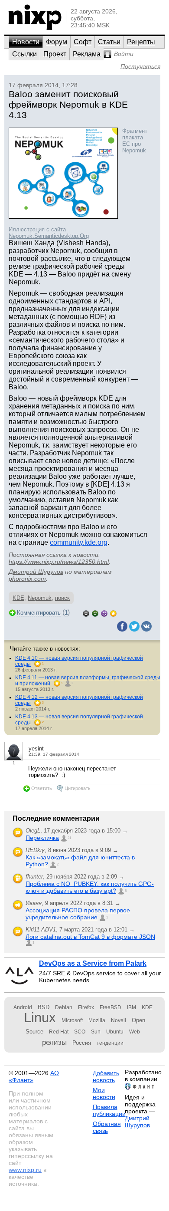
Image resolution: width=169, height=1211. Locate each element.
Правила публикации (109, 1110)
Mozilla (96, 1020)
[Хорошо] (104, 613)
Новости (25, 42)
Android (22, 1007)
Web (134, 1031)
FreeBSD (110, 1007)
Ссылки (24, 54)
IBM (131, 1007)
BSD (43, 1007)
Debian (63, 1007)
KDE (18, 598)
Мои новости (104, 1093)
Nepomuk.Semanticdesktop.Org (49, 236)
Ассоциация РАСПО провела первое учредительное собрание (78, 914)
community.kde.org (78, 542)
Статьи (109, 42)
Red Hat (58, 1031)
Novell (118, 1020)
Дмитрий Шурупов (36, 571)
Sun (96, 1031)
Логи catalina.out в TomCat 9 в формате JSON (90, 936)
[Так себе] (95, 613)
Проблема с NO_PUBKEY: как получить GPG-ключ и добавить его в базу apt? (90, 887)
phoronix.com (27, 578)
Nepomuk (40, 598)
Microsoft (72, 1020)
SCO (79, 1031)
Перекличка (42, 837)
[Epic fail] (86, 613)
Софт (82, 42)
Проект (54, 54)
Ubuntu (115, 1031)
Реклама (87, 54)
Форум (56, 42)
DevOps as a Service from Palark (92, 963)
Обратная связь (107, 1127)
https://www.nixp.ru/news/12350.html (59, 561)
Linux (40, 1017)
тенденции (110, 1043)
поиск (62, 598)
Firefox (86, 1007)
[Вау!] (113, 613)
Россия (81, 1043)
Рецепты (141, 42)
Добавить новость (106, 1076)
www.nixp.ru (25, 1169)
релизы (54, 1042)
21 (69, 838)
